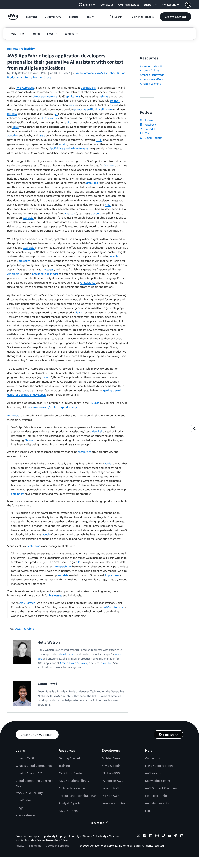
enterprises (85, 451)
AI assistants (49, 118)
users (15, 126)
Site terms (35, 845)
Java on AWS (110, 788)
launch (80, 312)
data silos (92, 182)
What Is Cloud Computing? (34, 766)
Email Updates (152, 137)
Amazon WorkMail (151, 83)
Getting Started (69, 758)
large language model (45, 273)
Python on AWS (112, 781)
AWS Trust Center (71, 773)
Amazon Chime (149, 70)
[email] (181, 836)
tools (108, 463)
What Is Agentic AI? (29, 773)
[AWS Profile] (188, 5)
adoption (13, 135)
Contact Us (152, 758)
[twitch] (163, 836)
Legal (148, 810)
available (28, 217)
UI (56, 113)
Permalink (31, 77)
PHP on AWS (110, 796)
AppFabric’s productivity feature (68, 148)
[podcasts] (175, 836)
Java (46, 377)
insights (104, 96)
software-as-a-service (44, 96)
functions (109, 165)
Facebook (149, 124)
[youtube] (169, 836)
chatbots (70, 213)
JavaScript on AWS (114, 803)
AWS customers (114, 607)
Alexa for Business (151, 66)
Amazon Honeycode (152, 74)
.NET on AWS (111, 773)
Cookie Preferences (57, 845)
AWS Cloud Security (29, 793)
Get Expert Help (156, 796)
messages (24, 260)
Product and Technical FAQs (77, 796)
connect (115, 100)
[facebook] (144, 836)
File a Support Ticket (159, 766)
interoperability (62, 566)
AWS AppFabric (25, 87)
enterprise (34, 546)
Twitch (148, 133)
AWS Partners (68, 810)
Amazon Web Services (73, 663)
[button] (53, 16)
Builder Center (112, 758)
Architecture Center (72, 788)
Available (29, 247)
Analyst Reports (69, 803)
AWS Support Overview (161, 788)
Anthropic (13, 273)
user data (63, 575)
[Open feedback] (194, 428)
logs (71, 104)
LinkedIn (149, 129)
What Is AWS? (25, 758)
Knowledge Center (157, 781)
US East (94, 402)
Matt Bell (97, 431)
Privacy (20, 845)
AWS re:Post (153, 773)
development (67, 654)
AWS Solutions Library (74, 781)
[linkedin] (150, 836)
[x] (138, 836)
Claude (29, 440)
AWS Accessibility (157, 803)
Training (64, 766)
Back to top (97, 822)
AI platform (112, 575)
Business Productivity (21, 48)
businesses (56, 595)
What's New (23, 800)
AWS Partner (27, 602)
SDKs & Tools (111, 766)
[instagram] (157, 836)
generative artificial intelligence (92, 109)
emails (63, 144)
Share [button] (47, 77)
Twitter (148, 120)
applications (88, 87)
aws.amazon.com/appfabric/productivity (52, 407)
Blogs (19, 808)
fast (80, 562)
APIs (99, 139)
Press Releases (26, 815)
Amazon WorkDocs (151, 79)
